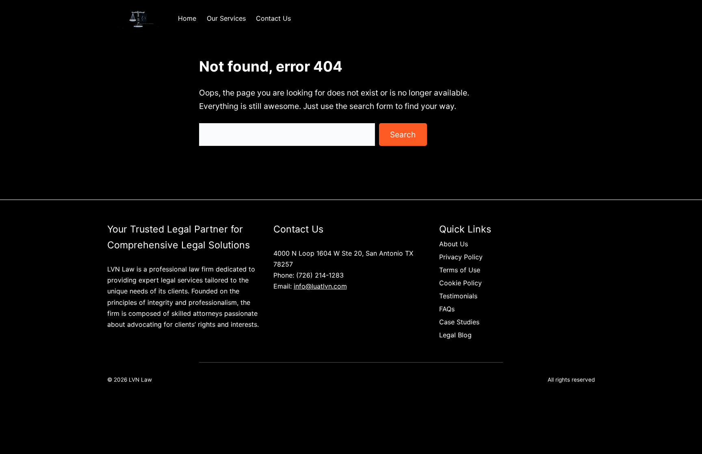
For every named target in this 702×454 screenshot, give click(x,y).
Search (403, 134)
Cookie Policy (460, 283)
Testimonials (458, 296)
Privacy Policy (461, 257)
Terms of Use (459, 270)
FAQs (447, 309)
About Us (453, 244)
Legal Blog (455, 335)
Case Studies (459, 322)
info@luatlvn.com (320, 286)
